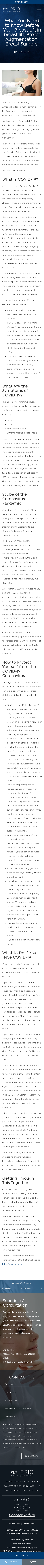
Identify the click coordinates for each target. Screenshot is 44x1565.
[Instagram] (26, 1507)
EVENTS (27, 1490)
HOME (9, 1481)
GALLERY (8, 1486)
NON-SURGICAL (14, 1490)
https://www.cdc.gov (12, 1264)
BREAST (17, 1486)
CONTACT (33, 1481)
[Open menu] (39, 9)
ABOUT (23, 1481)
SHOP (16, 1481)
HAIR (37, 1486)
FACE (31, 1486)
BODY (25, 1486)
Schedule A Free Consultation (22, 2)
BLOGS (35, 1490)
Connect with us (22, 1515)
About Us (22, 1500)
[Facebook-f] (17, 1507)
